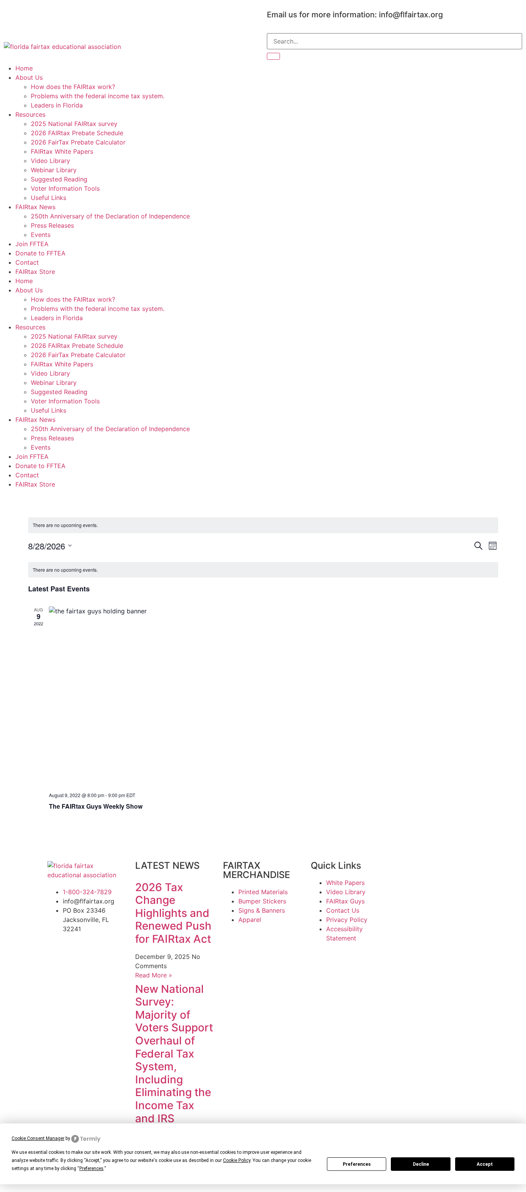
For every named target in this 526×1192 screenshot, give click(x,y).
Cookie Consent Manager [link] (38, 1138)
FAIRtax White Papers (62, 151)
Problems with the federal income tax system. (97, 96)
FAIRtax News (35, 207)
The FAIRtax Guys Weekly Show (95, 806)
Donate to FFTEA (40, 253)
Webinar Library (54, 170)
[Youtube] (55, 13)
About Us (29, 77)
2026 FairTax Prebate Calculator (78, 142)
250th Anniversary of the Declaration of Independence (110, 216)
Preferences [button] (91, 1168)
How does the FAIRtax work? (73, 87)
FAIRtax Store (35, 271)
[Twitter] (34, 13)
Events (40, 234)
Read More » (153, 975)
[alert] (263, 525)
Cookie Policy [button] (236, 1160)
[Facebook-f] (13, 13)
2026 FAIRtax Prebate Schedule (77, 133)
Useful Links (48, 197)
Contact (27, 262)
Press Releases (52, 225)
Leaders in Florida (57, 105)
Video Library (50, 161)
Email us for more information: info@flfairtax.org (355, 14)
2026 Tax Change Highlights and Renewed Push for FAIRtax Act (173, 913)
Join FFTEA (32, 244)
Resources (30, 114)
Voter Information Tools (65, 188)
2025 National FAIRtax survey (74, 124)
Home (24, 68)
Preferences (357, 1164)
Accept (485, 1164)
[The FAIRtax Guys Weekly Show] (273, 696)
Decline (421, 1164)
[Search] (273, 56)
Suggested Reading (59, 179)
